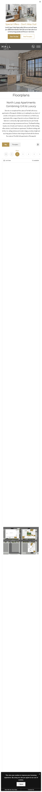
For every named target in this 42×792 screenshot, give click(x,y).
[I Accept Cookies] (39, 774)
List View (8, 160)
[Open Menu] (38, 46)
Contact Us (31, 789)
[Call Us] (33, 46)
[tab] (5, 144)
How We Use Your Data (11, 789)
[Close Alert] (40, 2)
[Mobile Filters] (38, 144)
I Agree (21, 784)
